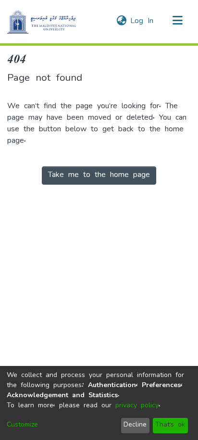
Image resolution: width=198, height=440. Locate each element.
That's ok (170, 425)
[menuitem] (121, 21)
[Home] (41, 22)
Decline (135, 425)
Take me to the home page (99, 175)
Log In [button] (142, 21)
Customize (22, 425)
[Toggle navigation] (177, 22)
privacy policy (137, 406)
